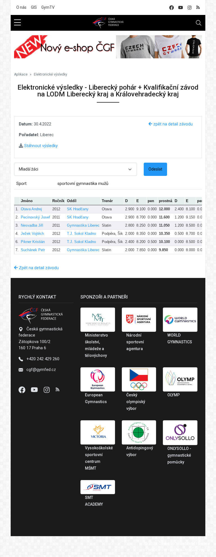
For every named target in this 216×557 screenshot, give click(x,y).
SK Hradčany (78, 209)
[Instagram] (47, 389)
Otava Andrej (31, 209)
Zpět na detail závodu (38, 267)
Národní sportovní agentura (135, 342)
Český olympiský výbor (135, 402)
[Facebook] (22, 389)
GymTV (48, 7)
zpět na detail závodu (172, 124)
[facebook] (171, 7)
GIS (34, 7)
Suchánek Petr (33, 250)
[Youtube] (35, 389)
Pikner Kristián (33, 242)
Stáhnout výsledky (40, 145)
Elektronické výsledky (50, 74)
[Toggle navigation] (198, 22)
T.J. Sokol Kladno (81, 233)
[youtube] (180, 7)
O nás (21, 7)
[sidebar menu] (17, 22)
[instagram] (189, 7)
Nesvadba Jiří (32, 225)
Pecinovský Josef (35, 217)
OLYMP (173, 395)
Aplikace (21, 74)
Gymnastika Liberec (83, 225)
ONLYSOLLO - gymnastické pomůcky (179, 455)
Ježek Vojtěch (32, 233)
